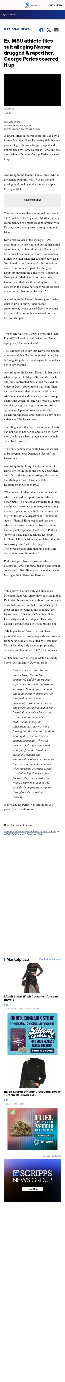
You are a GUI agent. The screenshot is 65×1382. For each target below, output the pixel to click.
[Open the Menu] (5, 5)
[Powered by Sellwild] (56, 1156)
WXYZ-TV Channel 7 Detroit (19, 834)
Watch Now (55, 5)
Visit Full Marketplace (50, 959)
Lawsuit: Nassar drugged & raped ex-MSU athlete (30, 831)
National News (17, 29)
